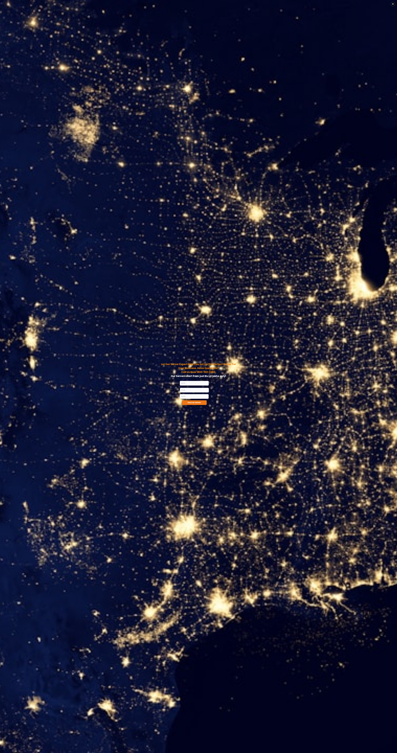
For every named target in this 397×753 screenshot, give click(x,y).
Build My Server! (194, 403)
